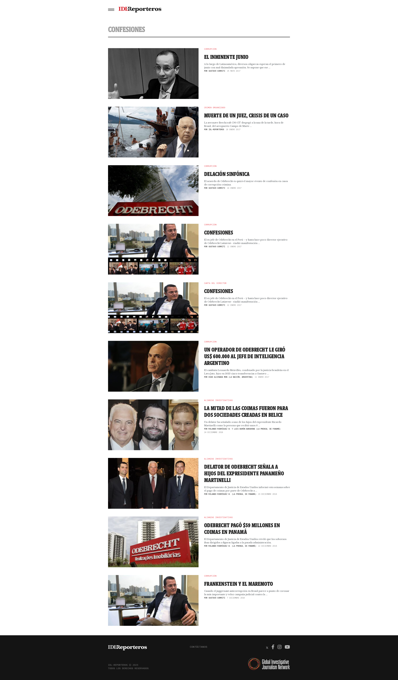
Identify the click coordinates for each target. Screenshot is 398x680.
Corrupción (210, 49)
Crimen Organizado (214, 108)
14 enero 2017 (234, 188)
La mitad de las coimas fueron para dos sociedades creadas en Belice (246, 411)
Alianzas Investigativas (218, 400)
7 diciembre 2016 (236, 598)
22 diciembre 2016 (267, 546)
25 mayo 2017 (233, 71)
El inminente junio (226, 56)
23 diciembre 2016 (267, 494)
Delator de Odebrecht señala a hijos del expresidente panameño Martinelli (244, 473)
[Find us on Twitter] (267, 647)
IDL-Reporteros (216, 129)
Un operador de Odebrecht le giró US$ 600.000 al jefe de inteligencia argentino (244, 356)
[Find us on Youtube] (287, 647)
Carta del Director (215, 283)
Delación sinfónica (227, 174)
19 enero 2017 (233, 129)
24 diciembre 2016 (213, 432)
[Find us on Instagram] (280, 647)
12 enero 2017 (234, 246)
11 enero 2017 (262, 377)
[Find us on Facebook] (272, 647)
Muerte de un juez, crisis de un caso (246, 115)
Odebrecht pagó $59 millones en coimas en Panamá (242, 528)
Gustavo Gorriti (217, 71)
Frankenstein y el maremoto (238, 583)
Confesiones (218, 232)
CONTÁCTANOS (198, 646)
